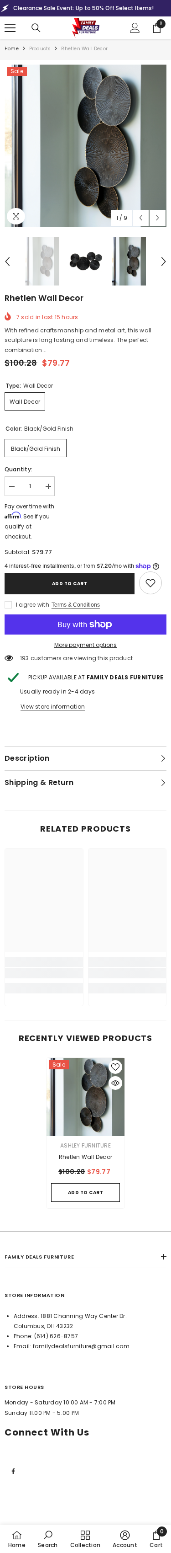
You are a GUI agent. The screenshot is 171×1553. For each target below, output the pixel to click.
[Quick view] (115, 1083)
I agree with (32, 604)
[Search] (36, 27)
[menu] (10, 27)
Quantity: (18, 469)
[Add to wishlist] (115, 1067)
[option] (85, 145)
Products (40, 48)
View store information (53, 706)
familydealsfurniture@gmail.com (81, 1346)
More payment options (85, 645)
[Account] (135, 28)
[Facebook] (13, 1471)
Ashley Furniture (85, 1145)
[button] (141, 218)
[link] (150, 582)
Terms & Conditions (76, 605)
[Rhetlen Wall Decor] (85, 1097)
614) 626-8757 (57, 1336)
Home (12, 48)
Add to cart (70, 583)
